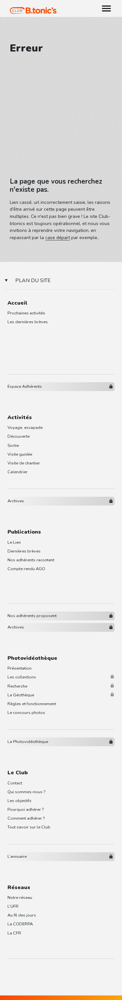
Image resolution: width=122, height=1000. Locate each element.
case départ (57, 237)
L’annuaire (17, 856)
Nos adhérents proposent (32, 616)
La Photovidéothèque (27, 742)
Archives (15, 501)
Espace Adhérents (24, 386)
